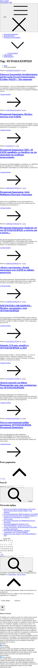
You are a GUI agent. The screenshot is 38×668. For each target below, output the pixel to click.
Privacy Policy (21, 574)
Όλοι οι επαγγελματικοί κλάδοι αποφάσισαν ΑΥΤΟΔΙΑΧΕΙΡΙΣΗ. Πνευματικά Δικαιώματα (15, 425)
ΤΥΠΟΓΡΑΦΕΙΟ (12, 53)
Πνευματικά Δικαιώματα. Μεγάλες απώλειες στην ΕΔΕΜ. (16, 115)
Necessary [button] (3, 643)
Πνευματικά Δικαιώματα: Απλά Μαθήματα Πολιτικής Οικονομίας (16, 193)
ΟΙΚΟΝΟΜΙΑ (8, 55)
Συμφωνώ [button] (17, 600)
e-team (24, 70)
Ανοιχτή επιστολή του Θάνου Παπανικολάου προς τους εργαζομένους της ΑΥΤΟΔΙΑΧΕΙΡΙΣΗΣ (18, 385)
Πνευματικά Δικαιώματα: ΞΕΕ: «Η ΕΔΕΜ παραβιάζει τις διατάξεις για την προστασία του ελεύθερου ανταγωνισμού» (18, 153)
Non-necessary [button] (4, 655)
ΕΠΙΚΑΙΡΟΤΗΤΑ (9, 36)
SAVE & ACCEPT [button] (5, 667)
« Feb (1, 554)
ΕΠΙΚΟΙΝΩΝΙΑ (9, 56)
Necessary (5, 645)
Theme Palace (12, 574)
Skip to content (4, 1)
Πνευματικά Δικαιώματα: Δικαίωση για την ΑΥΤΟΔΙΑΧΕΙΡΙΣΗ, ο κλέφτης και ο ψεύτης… (18, 230)
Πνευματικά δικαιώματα (11, 34)
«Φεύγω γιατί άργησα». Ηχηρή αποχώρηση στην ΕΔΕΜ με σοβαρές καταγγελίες (17, 270)
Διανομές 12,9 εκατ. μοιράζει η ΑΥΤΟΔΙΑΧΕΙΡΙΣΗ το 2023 (14, 346)
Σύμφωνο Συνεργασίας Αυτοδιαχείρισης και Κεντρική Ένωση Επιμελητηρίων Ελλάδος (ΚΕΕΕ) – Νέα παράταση (19, 77)
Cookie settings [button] (5, 600)
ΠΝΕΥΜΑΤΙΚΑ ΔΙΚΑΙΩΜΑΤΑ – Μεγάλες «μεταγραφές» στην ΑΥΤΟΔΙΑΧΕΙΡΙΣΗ (16, 308)
